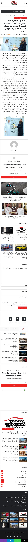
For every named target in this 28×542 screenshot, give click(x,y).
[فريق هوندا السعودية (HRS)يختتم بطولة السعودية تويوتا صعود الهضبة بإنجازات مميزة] (23, 525)
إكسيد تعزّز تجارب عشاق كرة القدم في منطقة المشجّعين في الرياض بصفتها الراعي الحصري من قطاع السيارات (7, 254)
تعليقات (5, 329)
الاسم (25, 285)
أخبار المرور (24, 475)
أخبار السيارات (19, 15)
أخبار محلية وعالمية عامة (21, 477)
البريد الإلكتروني (23, 291)
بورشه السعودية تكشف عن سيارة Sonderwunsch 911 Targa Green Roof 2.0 (10, 452)
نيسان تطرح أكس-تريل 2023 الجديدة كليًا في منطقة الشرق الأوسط (10, 352)
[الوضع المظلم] (1, 3)
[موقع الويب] (14, 152)
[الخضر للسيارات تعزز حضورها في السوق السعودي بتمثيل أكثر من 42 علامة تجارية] (21, 230)
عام (25, 473)
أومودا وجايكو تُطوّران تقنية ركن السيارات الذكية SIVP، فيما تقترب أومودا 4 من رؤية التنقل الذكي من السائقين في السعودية (10, 440)
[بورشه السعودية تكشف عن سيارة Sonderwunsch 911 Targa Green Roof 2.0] (23, 453)
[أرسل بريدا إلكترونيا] (19, 34)
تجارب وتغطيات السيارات (21, 471)
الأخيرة (14, 329)
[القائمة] (26, 3)
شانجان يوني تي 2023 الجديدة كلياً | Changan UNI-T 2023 (11, 345)
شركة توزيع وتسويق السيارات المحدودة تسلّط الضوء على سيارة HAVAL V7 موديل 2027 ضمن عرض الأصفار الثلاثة (10, 459)
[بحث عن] (24, 3)
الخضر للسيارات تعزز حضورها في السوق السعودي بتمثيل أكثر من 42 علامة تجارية (21, 236)
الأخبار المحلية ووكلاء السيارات (10, 15)
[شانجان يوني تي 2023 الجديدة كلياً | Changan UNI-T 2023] (23, 347)
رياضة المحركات (23, 486)
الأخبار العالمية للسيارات (21, 484)
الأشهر (23, 329)
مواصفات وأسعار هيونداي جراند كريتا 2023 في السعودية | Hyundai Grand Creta (9, 339)
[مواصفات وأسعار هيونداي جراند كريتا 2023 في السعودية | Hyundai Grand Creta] (23, 340)
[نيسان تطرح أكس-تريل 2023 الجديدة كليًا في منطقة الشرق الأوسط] (23, 353)
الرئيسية (24, 15)
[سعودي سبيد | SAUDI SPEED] (14, 3)
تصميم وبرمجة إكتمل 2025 (9, 533)
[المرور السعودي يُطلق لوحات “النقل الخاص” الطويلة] (23, 334)
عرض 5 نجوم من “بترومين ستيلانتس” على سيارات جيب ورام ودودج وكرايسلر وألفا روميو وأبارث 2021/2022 (10, 359)
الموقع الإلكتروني (23, 297)
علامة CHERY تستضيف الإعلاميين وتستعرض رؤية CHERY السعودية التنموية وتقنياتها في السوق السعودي (10, 446)
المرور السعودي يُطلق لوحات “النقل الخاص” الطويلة (11, 334)
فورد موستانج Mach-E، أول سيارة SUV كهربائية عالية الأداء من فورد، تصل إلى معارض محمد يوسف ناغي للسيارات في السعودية (21, 254)
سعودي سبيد (22, 34)
